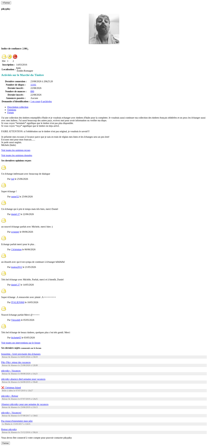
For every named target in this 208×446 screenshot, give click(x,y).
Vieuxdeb (15, 320)
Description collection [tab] (17, 107)
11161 (33, 84)
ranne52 (15, 196)
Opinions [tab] (11, 109)
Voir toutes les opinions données (16, 155)
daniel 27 (15, 214)
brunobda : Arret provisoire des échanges (21, 354)
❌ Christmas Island (11, 387)
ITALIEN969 (17, 302)
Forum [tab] (10, 112)
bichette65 (16, 337)
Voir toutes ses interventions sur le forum (20, 342)
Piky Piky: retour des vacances (16, 362)
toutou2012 (16, 267)
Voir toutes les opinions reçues (15, 150)
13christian (16, 249)
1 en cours (35, 101)
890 (32, 91)
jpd (12, 179)
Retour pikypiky (9, 429)
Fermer (5, 443)
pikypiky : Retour (9, 396)
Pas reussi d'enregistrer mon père (17, 421)
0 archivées (46, 101)
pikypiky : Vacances (11, 370)
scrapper (15, 232)
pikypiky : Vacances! (11, 412)
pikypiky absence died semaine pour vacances (23, 379)
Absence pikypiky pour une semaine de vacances (24, 404)
